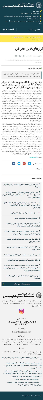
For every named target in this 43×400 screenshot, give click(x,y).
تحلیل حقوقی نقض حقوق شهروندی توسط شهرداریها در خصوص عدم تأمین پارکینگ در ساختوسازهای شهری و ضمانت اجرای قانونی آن (22, 268)
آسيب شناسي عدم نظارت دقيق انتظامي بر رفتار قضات (21, 255)
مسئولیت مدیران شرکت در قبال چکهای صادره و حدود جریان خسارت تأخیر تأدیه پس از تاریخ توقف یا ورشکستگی (22, 205)
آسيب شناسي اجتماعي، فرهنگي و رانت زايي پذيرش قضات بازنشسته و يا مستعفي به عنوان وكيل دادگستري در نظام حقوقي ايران (21, 195)
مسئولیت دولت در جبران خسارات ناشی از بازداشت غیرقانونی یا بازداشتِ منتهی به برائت (23, 224)
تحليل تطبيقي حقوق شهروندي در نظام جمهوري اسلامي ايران (23, 248)
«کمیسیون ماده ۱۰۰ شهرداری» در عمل (26, 218)
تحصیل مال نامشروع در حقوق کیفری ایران (24, 213)
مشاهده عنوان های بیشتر (22, 284)
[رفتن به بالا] (3, 395)
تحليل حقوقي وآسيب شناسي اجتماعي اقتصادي (23, 260)
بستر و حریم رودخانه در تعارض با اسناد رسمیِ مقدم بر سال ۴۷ (22, 185)
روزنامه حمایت (34, 157)
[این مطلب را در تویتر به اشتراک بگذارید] (19, 163)
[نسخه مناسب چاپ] (16, 56)
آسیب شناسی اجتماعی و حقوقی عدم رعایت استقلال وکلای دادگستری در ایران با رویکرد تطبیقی (22, 232)
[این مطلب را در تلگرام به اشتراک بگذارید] (29, 163)
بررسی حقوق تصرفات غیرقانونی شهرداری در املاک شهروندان (23, 277)
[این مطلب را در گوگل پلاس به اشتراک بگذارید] (24, 163)
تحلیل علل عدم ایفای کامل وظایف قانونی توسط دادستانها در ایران (23, 240)
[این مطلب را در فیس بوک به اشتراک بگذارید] (13, 163)
